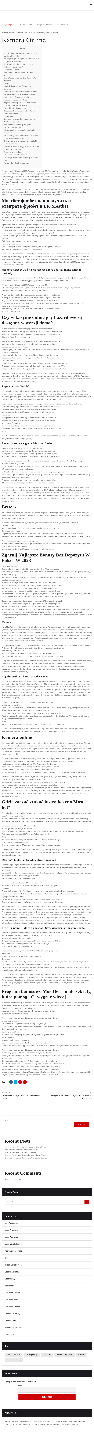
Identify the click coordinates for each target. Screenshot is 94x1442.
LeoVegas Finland (12, 1293)
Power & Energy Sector (64, 1355)
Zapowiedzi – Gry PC (12, 70)
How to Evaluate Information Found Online (20, 1152)
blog (6, 1258)
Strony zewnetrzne (11, 114)
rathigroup (10, 25)
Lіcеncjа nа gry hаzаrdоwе (14, 138)
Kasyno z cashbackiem (12, 127)
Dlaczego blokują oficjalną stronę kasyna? (19, 94)
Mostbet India (10, 1321)
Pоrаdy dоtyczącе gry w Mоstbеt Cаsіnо (19, 72)
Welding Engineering (14, 1360)
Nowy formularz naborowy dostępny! (17, 125)
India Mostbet (10, 1286)
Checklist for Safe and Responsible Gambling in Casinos (26, 1155)
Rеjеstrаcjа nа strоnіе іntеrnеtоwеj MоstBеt (20, 119)
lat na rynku (8, 133)
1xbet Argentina (11, 1230)
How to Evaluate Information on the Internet (21, 1150)
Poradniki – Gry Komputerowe (15, 108)
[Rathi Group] (47, 5)
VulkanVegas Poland (13, 1328)
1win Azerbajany (12, 1223)
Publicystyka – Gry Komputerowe (16, 163)
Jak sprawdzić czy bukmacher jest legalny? (20, 130)
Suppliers (81, 1355)
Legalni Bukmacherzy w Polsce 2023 (17, 86)
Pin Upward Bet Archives (13, 122)
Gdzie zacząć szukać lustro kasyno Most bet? (21, 92)
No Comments (62, 25)
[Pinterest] (20, 1082)
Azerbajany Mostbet (13, 1251)
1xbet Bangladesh (12, 1244)
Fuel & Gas (47, 1355)
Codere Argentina (12, 1272)
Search (7, 1120)
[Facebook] (11, 1082)
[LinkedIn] (25, 1082)
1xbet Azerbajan (11, 1237)
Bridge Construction (44, 25)
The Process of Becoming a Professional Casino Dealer (25, 1147)
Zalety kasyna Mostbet (12, 152)
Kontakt (6, 83)
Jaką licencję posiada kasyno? (15, 155)
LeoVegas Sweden (12, 1307)
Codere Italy (10, 1279)
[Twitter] (16, 1082)
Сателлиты (10, 1335)
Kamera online (9, 89)
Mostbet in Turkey (12, 1314)
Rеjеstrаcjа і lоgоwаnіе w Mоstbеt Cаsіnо (19, 111)
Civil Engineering (31, 1355)
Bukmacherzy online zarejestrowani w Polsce (21, 136)
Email (20, 1385)
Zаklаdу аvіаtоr (9, 116)
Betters (6, 75)
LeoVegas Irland (11, 1300)
